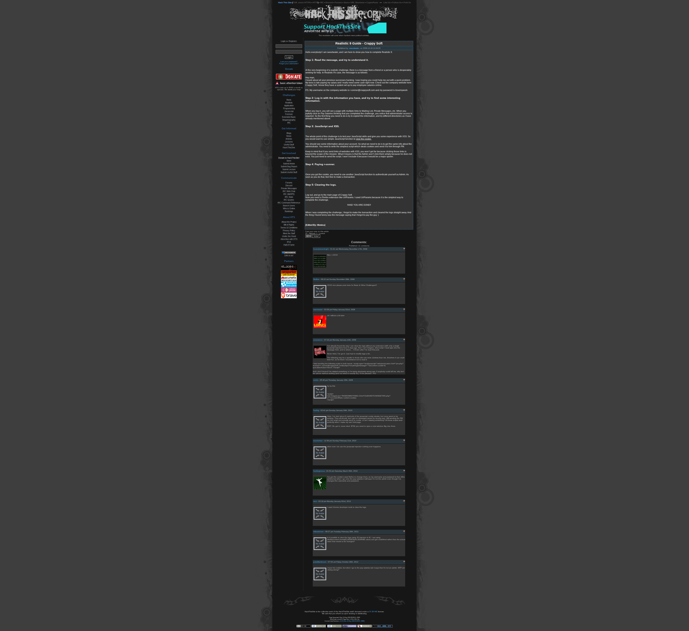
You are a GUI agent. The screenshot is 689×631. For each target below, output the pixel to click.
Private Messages (289, 188)
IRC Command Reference (289, 203)
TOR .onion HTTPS (302, 2)
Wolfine (316, 279)
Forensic (289, 114)
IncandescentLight (321, 249)
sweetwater (354, 48)
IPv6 (289, 242)
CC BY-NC (373, 612)
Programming (289, 108)
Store (346, 2)
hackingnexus (319, 471)
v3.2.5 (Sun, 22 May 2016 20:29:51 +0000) (352, 621)
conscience (318, 340)
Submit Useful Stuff (289, 172)
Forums (338, 2)
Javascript (289, 111)
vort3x (315, 380)
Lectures (289, 142)
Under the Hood (289, 236)
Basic (289, 100)
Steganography (289, 120)
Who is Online (289, 208)
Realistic (289, 102)
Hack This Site (285, 2)
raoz (315, 501)
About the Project (289, 222)
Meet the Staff (289, 233)
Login (283, 41)
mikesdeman (318, 532)
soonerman (318, 441)
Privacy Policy (289, 230)
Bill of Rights (289, 225)
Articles (289, 139)
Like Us (386, 2)
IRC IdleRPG (289, 194)
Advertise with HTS (289, 239)
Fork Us (407, 2)
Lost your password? (288, 62)
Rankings (289, 211)
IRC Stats (289, 197)
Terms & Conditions (288, 227)
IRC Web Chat (289, 191)
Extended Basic (289, 117)
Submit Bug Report (289, 166)
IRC (322, 2)
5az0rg (316, 410)
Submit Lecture (289, 169)
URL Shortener (358, 2)
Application (289, 105)
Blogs (289, 133)
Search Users (289, 205)
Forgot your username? (289, 64)
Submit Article (289, 163)
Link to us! (288, 255)
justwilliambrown (319, 562)
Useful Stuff (289, 144)
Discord (329, 2)
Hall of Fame (288, 245)
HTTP (315, 2)
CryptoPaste (372, 2)
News (288, 136)
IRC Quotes (289, 200)
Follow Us (397, 2)
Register (292, 41)
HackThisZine (289, 147)
